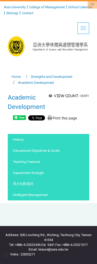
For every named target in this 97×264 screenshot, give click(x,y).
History (18, 139)
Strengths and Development (51, 77)
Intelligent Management (30, 195)
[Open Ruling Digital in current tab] (6, 254)
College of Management (47, 7)
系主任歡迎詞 (23, 184)
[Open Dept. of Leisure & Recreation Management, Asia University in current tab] (48, 30)
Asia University (15, 7)
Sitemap (12, 13)
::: (2, 6)
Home (16, 77)
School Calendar (80, 7)
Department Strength (28, 173)
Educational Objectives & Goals (36, 151)
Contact (27, 13)
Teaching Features (26, 162)
